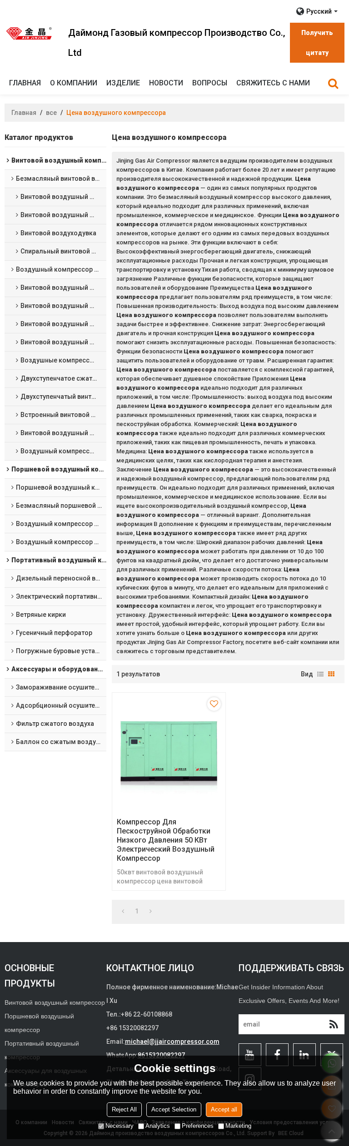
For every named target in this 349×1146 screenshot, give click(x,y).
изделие (123, 83)
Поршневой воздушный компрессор (39, 1022)
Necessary (119, 1125)
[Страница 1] (123, 911)
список (320, 674)
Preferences (198, 1125)
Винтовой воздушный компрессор (55, 1002)
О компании (73, 83)
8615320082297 (161, 1055)
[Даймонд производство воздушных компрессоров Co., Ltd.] (30, 33)
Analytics (157, 1125)
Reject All (124, 1109)
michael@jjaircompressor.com (172, 1041)
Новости (166, 83)
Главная (25, 83)
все (51, 112)
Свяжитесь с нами (273, 83)
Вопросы (209, 83)
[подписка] (333, 1024)
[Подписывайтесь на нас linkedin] (304, 1054)
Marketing (238, 1125)
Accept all (224, 1109)
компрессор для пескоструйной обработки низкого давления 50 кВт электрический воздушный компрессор (165, 840)
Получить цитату (317, 42)
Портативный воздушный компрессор (42, 1050)
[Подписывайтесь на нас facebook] (277, 1054)
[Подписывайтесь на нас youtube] (250, 1054)
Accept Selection (173, 1109)
